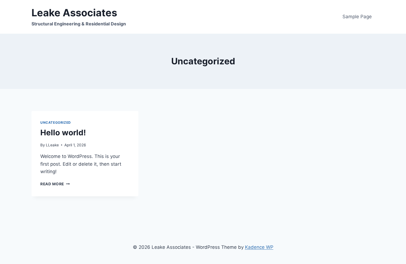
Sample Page (357, 16)
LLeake (52, 145)
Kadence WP (259, 247)
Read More (55, 184)
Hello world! (63, 132)
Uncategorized (55, 122)
